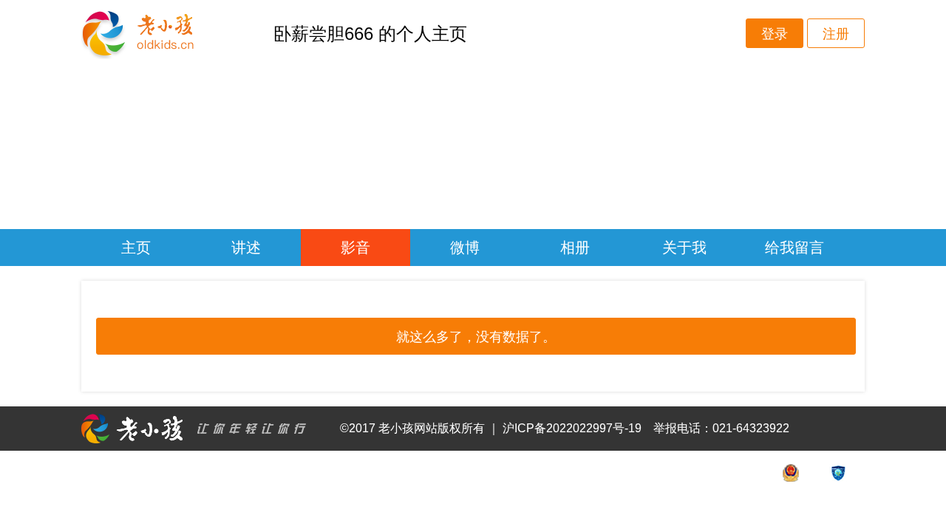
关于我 (684, 247)
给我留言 (794, 247)
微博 (465, 247)
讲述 (246, 247)
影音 (355, 247)
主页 (136, 247)
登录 (774, 34)
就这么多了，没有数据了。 (476, 337)
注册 (836, 34)
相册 (575, 247)
